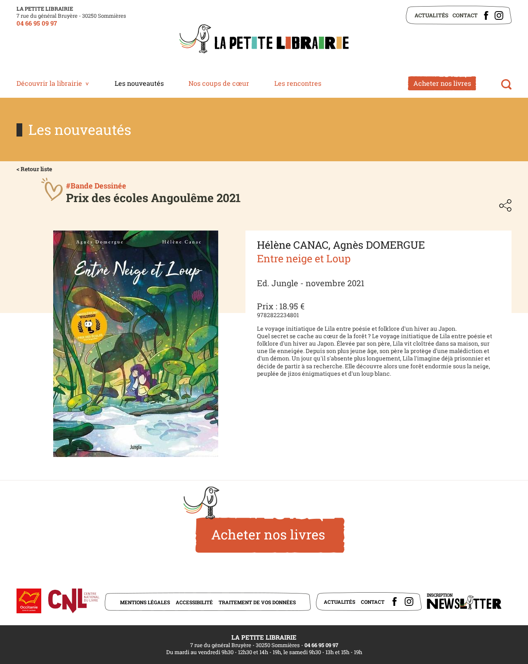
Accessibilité (194, 602)
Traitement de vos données (257, 602)
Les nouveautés (139, 83)
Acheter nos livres (442, 83)
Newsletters (464, 601)
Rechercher (506, 84)
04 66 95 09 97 (36, 23)
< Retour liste (34, 169)
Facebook (486, 15)
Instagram (499, 15)
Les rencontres (297, 83)
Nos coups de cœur (219, 83)
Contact (465, 15)
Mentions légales (145, 602)
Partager (505, 205)
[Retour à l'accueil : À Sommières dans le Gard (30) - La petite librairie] (264, 39)
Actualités (431, 15)
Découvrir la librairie (49, 83)
